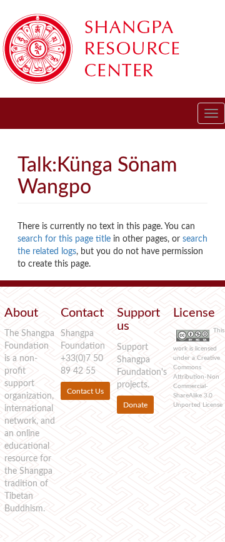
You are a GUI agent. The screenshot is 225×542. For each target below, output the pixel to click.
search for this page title (64, 239)
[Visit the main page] (106, 48)
